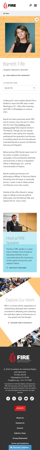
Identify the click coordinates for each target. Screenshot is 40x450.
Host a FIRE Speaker (15, 240)
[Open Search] (30, 5)
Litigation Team (10, 83)
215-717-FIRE (26, 380)
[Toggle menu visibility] (35, 5)
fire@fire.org (13, 380)
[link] (10, 5)
